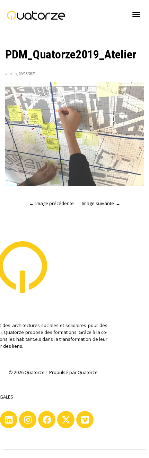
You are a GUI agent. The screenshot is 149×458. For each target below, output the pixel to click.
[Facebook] (46, 419)
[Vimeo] (85, 419)
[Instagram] (27, 419)
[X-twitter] (65, 419)
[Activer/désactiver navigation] (136, 14)
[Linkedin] (8, 419)
